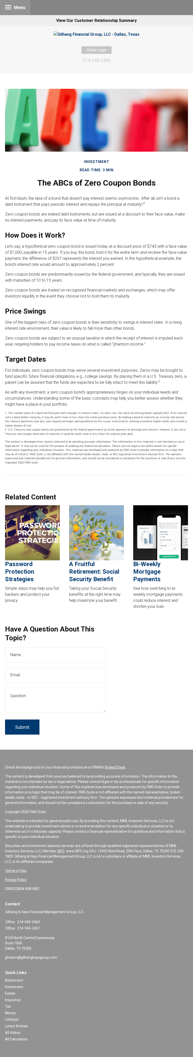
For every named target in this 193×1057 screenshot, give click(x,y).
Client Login (96, 50)
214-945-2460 (96, 60)
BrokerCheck (115, 767)
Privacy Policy (16, 880)
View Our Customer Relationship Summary (96, 20)
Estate (10, 993)
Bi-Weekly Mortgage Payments (147, 572)
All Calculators (16, 1039)
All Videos (13, 1033)
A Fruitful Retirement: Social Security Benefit (94, 572)
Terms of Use (15, 871)
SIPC (61, 851)
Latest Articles (16, 1026)
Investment (14, 987)
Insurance (13, 1000)
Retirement (14, 980)
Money (10, 1013)
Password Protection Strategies (19, 572)
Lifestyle (12, 1020)
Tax (8, 1006)
